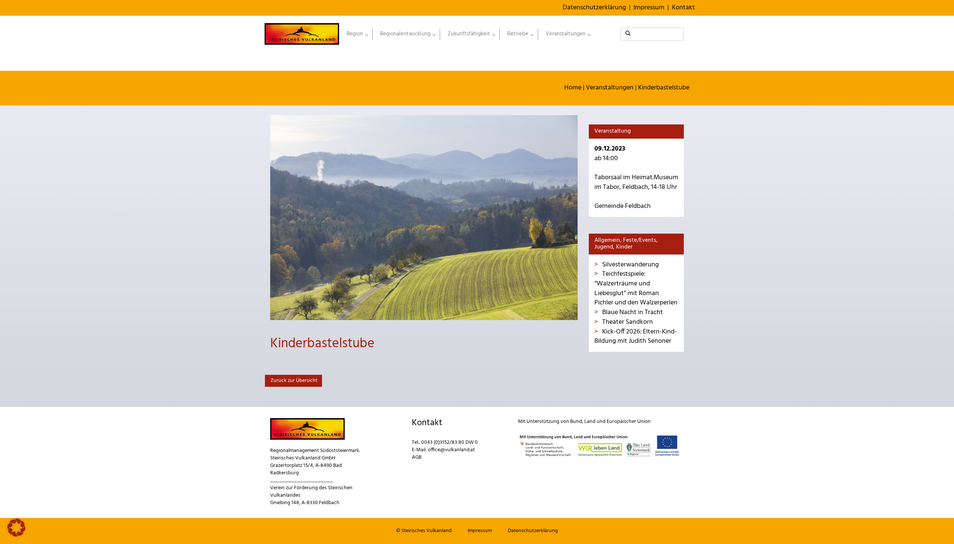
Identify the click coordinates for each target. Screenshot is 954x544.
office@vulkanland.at (451, 450)
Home (572, 87)
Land (590, 421)
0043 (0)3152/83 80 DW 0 (449, 442)
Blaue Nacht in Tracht (632, 312)
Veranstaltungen (610, 87)
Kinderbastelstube (663, 87)
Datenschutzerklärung (594, 7)
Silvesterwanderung (630, 264)
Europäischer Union (629, 421)
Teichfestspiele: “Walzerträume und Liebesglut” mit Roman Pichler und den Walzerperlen (635, 288)
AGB (416, 457)
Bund (576, 421)
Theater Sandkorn (627, 322)
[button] (16, 527)
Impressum (649, 7)
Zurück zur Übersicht (293, 380)
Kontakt (683, 7)
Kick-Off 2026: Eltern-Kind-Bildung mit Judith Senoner (635, 336)
